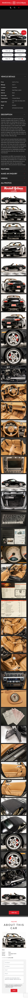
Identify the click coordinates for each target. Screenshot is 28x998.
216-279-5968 (14, 65)
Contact (14, 70)
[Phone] (10, 7)
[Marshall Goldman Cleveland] (14, 3)
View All (14, 912)
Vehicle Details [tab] (8, 76)
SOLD (4, 25)
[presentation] (3, 37)
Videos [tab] (4, 178)
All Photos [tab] (6, 183)
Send (19, 58)
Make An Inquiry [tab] (9, 173)
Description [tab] (6, 114)
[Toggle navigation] (18, 7)
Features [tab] (5, 169)
